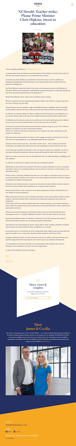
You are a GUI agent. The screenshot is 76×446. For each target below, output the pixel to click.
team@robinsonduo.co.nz (16, 425)
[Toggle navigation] (72, 4)
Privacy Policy (10, 438)
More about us (46, 341)
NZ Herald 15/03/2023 (33, 69)
